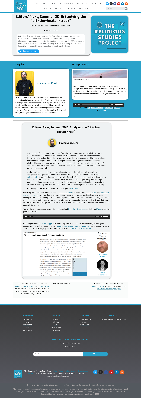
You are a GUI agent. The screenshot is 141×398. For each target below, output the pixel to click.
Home (36, 3)
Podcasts (47, 9)
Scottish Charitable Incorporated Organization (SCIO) (58, 372)
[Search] (126, 8)
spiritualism (65, 26)
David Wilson (91, 192)
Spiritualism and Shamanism (87, 82)
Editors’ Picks (32, 177)
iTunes (99, 209)
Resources (96, 3)
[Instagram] (111, 3)
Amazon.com (73, 226)
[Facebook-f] (106, 372)
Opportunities (66, 3)
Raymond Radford (47, 83)
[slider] (120, 104)
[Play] (75, 105)
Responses (59, 9)
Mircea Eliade (43, 26)
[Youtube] (118, 3)
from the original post (77, 209)
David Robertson (65, 192)
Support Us (82, 3)
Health (33, 26)
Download (109, 108)
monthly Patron (98, 286)
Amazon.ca (85, 226)
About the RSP (49, 3)
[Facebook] (114, 3)
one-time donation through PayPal (111, 288)
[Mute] (116, 105)
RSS (104, 110)
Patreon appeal (48, 223)
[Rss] (126, 3)
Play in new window (95, 108)
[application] (98, 105)
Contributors (85, 9)
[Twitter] (107, 3)
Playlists (71, 9)
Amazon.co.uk (61, 226)
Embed (117, 108)
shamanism (54, 26)
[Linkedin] (122, 3)
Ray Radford (73, 188)
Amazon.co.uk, (21, 286)
